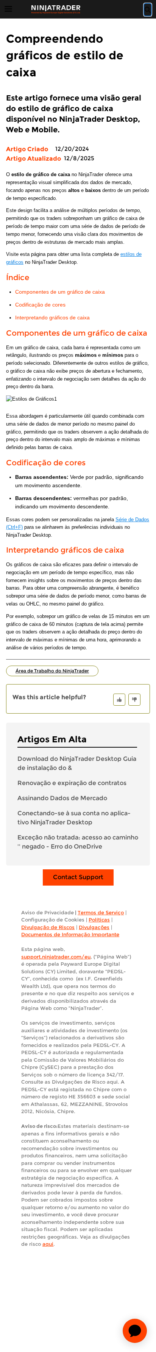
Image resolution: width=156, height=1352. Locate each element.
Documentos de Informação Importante (70, 934)
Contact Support (78, 877)
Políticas (99, 920)
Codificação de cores (40, 305)
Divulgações (94, 927)
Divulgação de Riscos (48, 927)
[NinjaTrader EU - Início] (55, 9)
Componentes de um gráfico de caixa (60, 292)
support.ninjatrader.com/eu (55, 957)
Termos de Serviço (101, 912)
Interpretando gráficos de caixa (52, 318)
